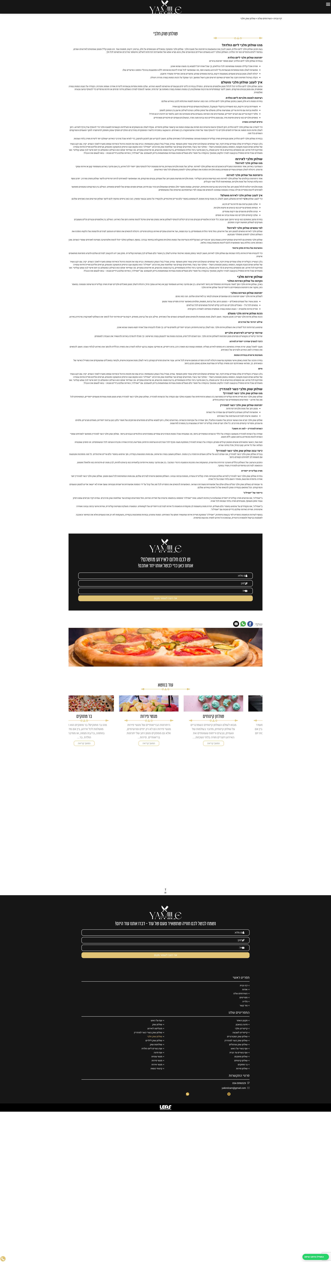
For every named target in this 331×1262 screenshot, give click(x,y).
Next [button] (70, 720)
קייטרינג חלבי (241, 1034)
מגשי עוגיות (156, 1062)
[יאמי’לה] (165, 7)
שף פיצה (158, 1058)
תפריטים (243, 1003)
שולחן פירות (242, 1074)
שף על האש (156, 1026)
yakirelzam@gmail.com (234, 1094)
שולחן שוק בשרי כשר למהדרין (148, 1038)
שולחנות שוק (156, 1050)
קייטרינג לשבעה (240, 1038)
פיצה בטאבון (242, 1030)
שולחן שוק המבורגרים (237, 1042)
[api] (187, 1099)
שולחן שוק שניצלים (238, 1050)
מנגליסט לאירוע (154, 1034)
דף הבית (278, 24)
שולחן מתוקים (241, 1062)
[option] (230, 726)
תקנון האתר (242, 1026)
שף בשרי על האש (239, 1054)
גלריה (245, 1007)
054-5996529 (239, 1089)
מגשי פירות (157, 1066)
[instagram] (229, 1099)
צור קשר (244, 1011)
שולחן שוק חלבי (154, 1042)
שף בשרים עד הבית (239, 1058)
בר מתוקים (243, 1070)
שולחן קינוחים (241, 1066)
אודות (245, 995)
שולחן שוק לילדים (153, 1046)
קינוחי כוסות (156, 1074)
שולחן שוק (157, 1030)
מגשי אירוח (157, 1070)
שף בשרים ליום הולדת (152, 1054)
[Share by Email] (236, 630)
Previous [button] (260, 720)
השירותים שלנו (265, 24)
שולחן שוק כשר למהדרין (236, 1046)
